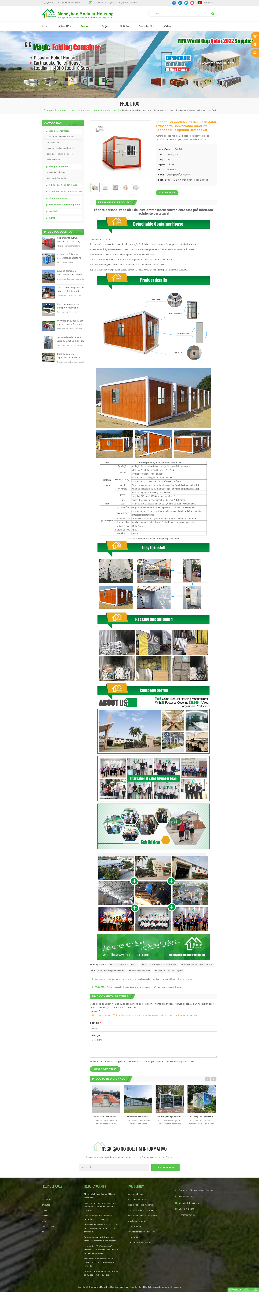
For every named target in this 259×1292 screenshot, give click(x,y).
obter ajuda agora (105, 1069)
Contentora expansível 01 (139, 1242)
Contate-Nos (147, 26)
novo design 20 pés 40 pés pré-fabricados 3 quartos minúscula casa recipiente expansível (70, 322)
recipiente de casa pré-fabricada (109, 970)
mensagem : (97, 1035)
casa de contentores (73, 110)
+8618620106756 (72, 2)
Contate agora (167, 192)
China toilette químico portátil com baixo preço (69, 240)
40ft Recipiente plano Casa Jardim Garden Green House (109, 1116)
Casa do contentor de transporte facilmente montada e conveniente (68, 306)
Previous (207, 1079)
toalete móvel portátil (137, 1221)
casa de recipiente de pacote (60, 154)
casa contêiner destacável (125, 964)
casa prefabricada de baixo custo (143, 1215)
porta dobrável (53, 142)
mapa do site (48, 1226)
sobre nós (64, 26)
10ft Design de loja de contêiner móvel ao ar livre (141, 1116)
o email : (95, 1023)
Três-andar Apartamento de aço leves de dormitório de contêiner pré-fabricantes (149, 979)
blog (44, 1221)
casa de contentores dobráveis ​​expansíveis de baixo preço (69, 273)
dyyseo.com (175, 1287)
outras (52, 218)
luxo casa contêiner (141, 970)
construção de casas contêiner (198, 964)
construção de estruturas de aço (65, 191)
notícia (124, 26)
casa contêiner (53, 159)
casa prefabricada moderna (140, 1205)
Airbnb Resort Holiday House (63, 185)
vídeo (167, 26)
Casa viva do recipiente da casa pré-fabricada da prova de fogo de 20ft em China (70, 289)
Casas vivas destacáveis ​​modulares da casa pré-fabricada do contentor (144, 987)
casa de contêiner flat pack (170, 970)
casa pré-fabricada (58, 166)
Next (213, 1079)
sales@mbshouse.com (126, 2)
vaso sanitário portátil (137, 1199)
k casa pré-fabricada (56, 172)
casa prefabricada (136, 1194)
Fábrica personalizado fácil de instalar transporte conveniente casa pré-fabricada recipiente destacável (143, 1015)
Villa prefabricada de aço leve (141, 1232)
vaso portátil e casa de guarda (64, 204)
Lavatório (53, 211)
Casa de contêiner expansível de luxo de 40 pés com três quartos (69, 356)
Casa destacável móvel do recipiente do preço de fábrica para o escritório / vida (173, 1116)
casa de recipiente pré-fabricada (142, 1210)
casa (45, 26)
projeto (105, 26)
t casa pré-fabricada (56, 178)
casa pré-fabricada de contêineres (160, 964)
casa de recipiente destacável (103, 110)
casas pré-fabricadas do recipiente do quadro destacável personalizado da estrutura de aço (205, 1116)
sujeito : (95, 1011)
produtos (86, 26)
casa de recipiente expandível (60, 136)
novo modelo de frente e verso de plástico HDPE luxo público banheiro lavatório (70, 339)
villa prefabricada (58, 198)
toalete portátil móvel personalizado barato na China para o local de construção (69, 256)
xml (43, 1232)
